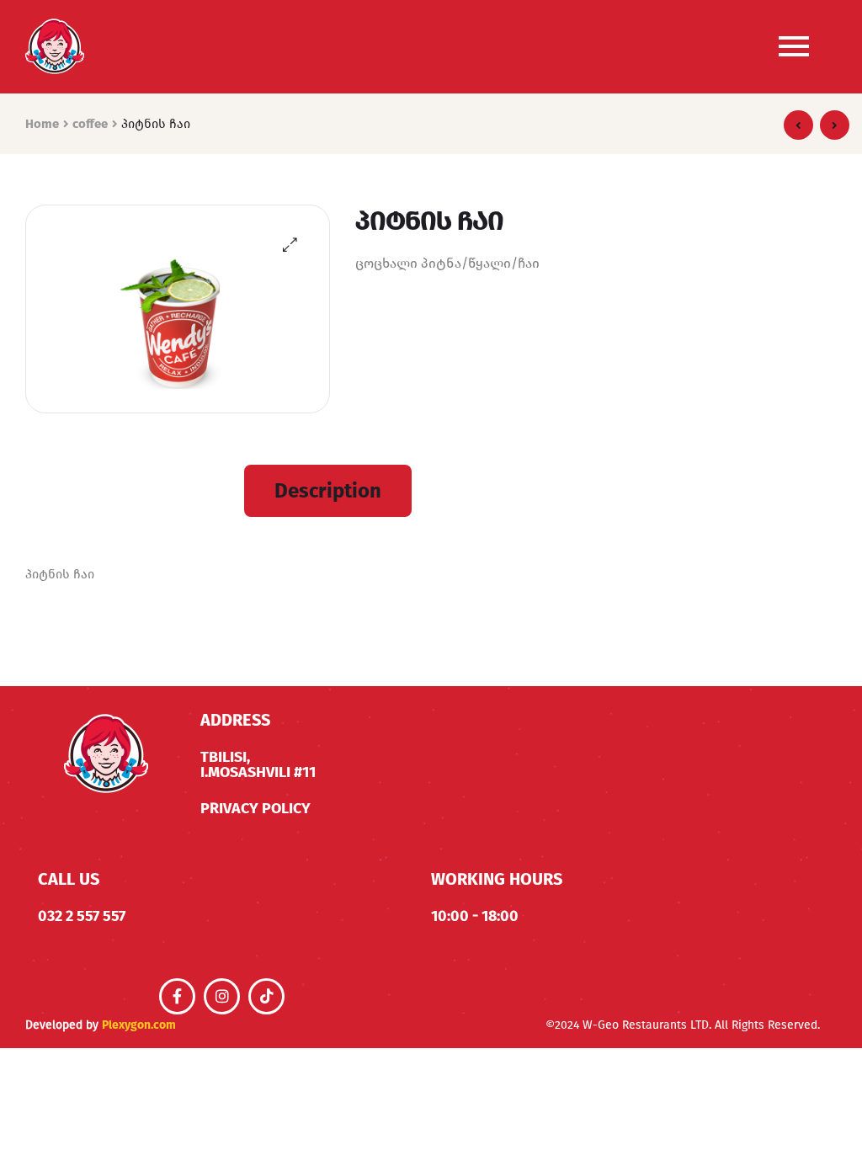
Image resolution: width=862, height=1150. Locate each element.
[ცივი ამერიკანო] (798, 125)
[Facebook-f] (177, 996)
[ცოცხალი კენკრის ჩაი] (834, 125)
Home (42, 123)
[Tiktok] (266, 996)
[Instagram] (222, 996)
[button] (290, 245)
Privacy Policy (255, 808)
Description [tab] (327, 491)
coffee (90, 123)
